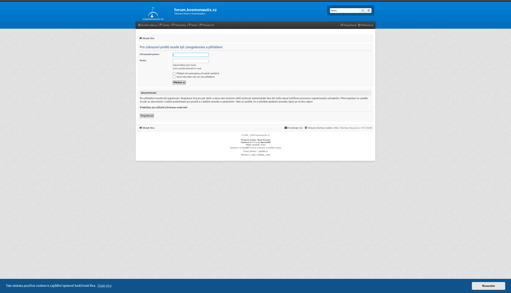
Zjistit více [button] (104, 285)
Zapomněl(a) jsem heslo (184, 65)
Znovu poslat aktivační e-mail (187, 68)
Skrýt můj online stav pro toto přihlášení (195, 77)
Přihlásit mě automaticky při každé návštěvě (197, 73)
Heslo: (143, 60)
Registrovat (147, 115)
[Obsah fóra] (152, 13)
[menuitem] (163, 25)
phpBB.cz (263, 151)
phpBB (245, 148)
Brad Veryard (263, 140)
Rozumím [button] (488, 285)
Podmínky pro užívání (152, 107)
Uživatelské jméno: (150, 54)
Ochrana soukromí (176, 107)
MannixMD (266, 142)
